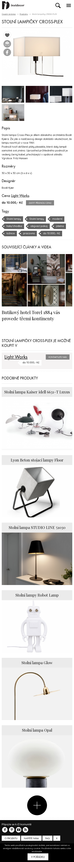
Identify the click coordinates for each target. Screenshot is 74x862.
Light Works (20, 196)
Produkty (24, 14)
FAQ (47, 838)
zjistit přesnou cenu (40, 203)
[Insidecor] (13, 5)
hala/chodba (14, 226)
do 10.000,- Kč (51, 233)
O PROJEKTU (11, 838)
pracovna (29, 233)
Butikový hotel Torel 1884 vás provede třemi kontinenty (31, 315)
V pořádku (38, 857)
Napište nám (31, 838)
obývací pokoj (39, 226)
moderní (57, 218)
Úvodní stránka (9, 14)
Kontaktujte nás (58, 357)
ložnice (11, 233)
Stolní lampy (14, 218)
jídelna (60, 226)
